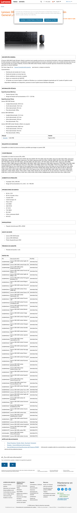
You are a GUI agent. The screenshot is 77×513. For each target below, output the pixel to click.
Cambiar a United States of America (31, 20)
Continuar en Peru (50, 20)
